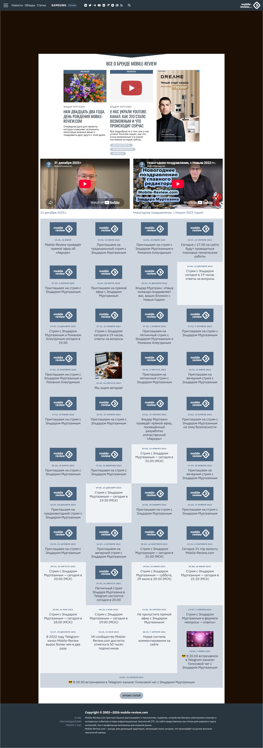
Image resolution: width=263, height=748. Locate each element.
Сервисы (118, 153)
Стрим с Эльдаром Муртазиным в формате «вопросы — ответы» (200, 618)
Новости (17, 5)
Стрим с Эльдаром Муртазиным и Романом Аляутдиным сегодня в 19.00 (63, 337)
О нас (78, 717)
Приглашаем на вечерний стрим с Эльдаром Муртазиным (200, 378)
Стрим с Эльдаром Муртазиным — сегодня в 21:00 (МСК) (154, 457)
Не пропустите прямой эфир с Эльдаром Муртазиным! (154, 618)
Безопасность (121, 145)
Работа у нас (73, 725)
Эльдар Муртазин (74, 107)
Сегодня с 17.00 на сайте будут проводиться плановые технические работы (200, 250)
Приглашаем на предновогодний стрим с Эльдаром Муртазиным (63, 513)
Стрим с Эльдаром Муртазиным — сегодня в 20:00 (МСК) (63, 575)
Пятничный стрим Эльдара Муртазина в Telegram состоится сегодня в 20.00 (108, 594)
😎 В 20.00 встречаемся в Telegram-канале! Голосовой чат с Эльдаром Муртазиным (200, 662)
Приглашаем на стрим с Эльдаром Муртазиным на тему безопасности (200, 423)
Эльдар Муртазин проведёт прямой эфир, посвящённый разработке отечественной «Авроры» (154, 429)
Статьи (41, 5)
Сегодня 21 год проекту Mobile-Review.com (200, 551)
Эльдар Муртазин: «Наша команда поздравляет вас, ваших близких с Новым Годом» (154, 294)
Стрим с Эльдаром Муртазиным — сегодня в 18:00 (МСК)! (63, 618)
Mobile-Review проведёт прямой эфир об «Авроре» (63, 248)
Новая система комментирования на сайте (154, 640)
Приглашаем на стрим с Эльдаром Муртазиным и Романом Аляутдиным (154, 248)
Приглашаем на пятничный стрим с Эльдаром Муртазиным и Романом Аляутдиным (154, 337)
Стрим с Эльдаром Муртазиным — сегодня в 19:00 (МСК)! (109, 618)
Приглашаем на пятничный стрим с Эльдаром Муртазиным (154, 378)
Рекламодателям (70, 721)
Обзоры (30, 5)
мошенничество (123, 149)
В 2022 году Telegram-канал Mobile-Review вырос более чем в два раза (63, 642)
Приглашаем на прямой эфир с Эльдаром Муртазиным (108, 292)
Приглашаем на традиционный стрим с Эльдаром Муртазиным (108, 248)
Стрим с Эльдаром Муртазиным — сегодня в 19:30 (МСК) (109, 496)
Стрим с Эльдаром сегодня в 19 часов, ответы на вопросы (200, 275)
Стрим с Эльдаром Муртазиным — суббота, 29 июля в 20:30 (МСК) (154, 575)
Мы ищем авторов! (109, 388)
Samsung (58, 5)
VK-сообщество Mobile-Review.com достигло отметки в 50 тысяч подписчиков (108, 642)
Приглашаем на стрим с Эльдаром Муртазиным (63, 290)
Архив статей (131, 695)
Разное (85, 71)
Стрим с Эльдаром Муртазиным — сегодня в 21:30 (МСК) (200, 575)
